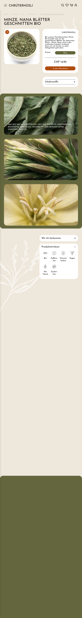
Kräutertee (32, 14)
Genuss (15, 14)
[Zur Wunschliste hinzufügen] (7, 32)
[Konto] (76, 5)
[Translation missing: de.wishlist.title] (67, 5)
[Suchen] (62, 5)
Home (6, 14)
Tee (23, 14)
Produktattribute (50, 247)
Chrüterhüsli (69, 32)
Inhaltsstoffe (51, 82)
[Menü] (5, 5)
